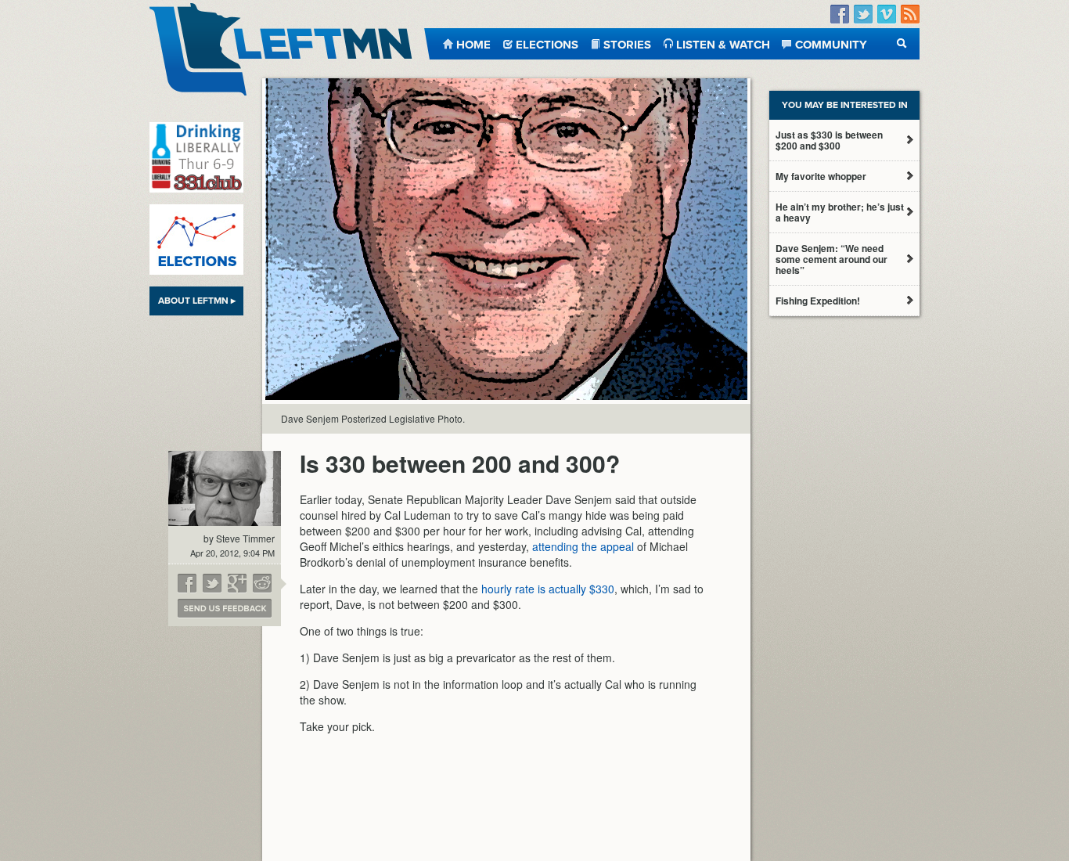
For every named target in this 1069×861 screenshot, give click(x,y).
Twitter (863, 14)
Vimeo (886, 14)
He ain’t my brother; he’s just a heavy (840, 212)
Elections (547, 43)
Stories (627, 43)
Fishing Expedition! (818, 301)
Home (473, 43)
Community (831, 43)
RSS (910, 14)
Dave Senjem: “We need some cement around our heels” (831, 259)
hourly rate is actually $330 (547, 588)
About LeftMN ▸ (197, 300)
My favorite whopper (821, 176)
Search (902, 43)
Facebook (839, 14)
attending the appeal (583, 546)
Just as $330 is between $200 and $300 (829, 140)
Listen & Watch (723, 43)
